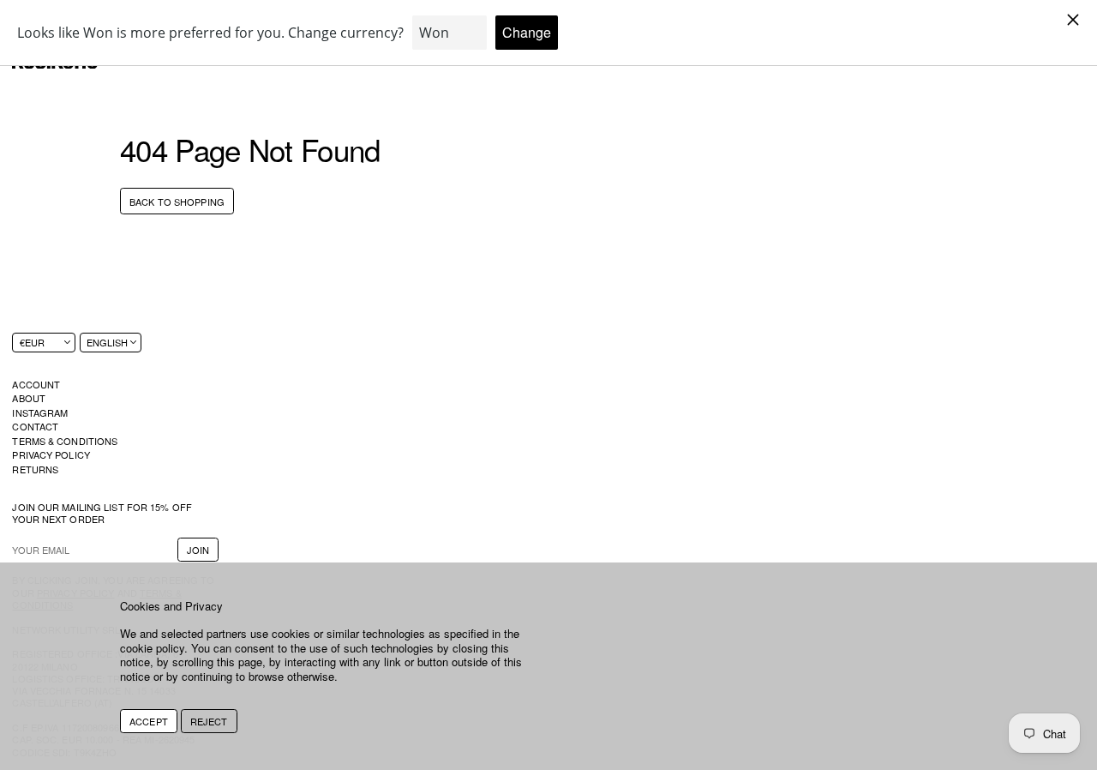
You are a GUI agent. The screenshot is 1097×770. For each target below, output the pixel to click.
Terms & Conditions (64, 441)
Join (198, 549)
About (28, 398)
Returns (35, 469)
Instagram (40, 412)
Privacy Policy (51, 454)
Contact (35, 426)
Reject (209, 721)
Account (36, 384)
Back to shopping (177, 201)
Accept (148, 721)
